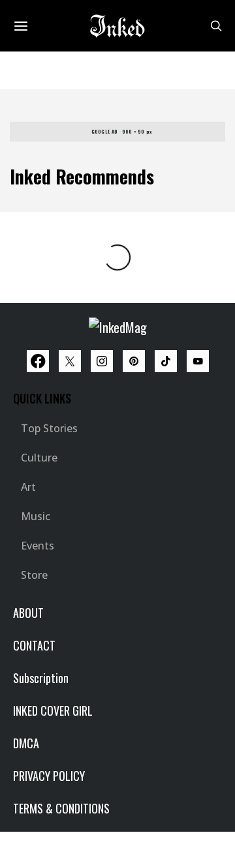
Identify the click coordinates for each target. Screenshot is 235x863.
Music (35, 516)
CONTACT (34, 645)
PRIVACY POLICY (49, 775)
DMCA (26, 743)
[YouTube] (198, 361)
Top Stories (49, 428)
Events (37, 545)
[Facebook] (38, 361)
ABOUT (28, 612)
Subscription (41, 677)
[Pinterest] (134, 361)
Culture (39, 457)
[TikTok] (166, 361)
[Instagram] (102, 361)
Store (34, 575)
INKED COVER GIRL (53, 710)
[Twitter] (70, 361)
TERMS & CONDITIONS (61, 808)
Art (28, 487)
